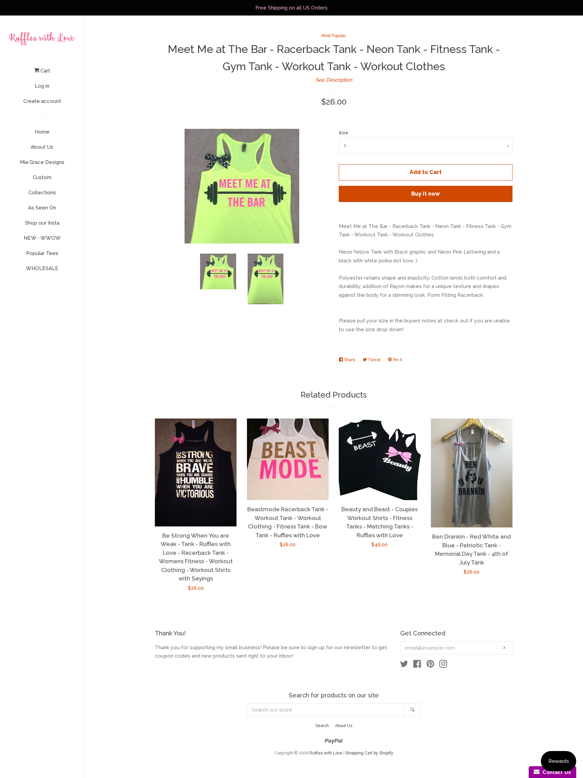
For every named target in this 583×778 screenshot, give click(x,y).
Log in (42, 86)
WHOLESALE (42, 268)
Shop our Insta (42, 223)
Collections (42, 193)
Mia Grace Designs (42, 162)
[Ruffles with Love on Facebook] (417, 665)
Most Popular (334, 35)
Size (343, 133)
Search (322, 725)
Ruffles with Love (326, 753)
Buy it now (425, 194)
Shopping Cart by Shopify (369, 753)
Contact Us (555, 772)
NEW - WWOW (42, 238)
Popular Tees (42, 253)
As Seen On (42, 208)
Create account (42, 101)
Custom (42, 177)
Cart (44, 71)
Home (42, 132)
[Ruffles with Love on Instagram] (443, 665)
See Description (333, 80)
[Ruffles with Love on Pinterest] (430, 665)
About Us (42, 147)
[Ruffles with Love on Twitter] (404, 665)
